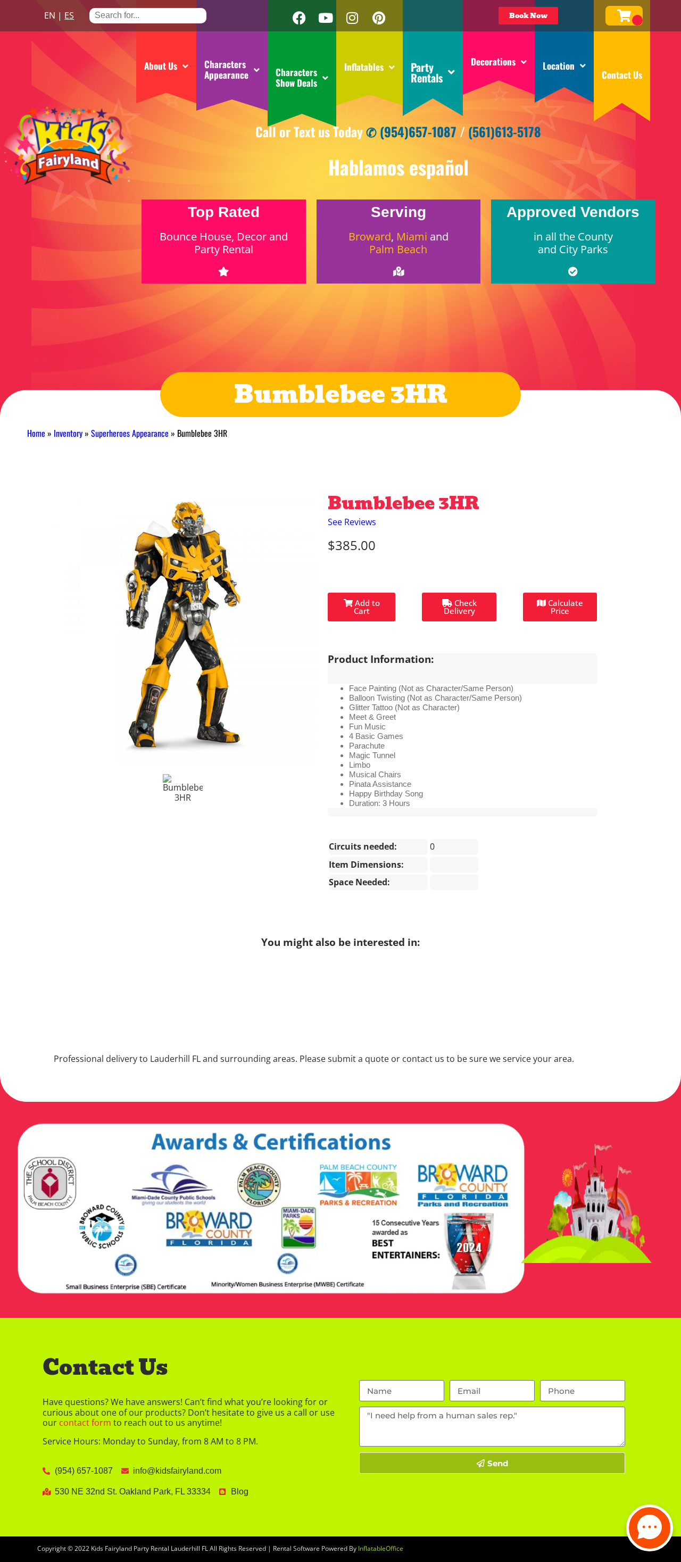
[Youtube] (325, 18)
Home (36, 433)
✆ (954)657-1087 (411, 131)
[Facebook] (299, 18)
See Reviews (352, 522)
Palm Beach (398, 249)
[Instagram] (352, 18)
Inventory (68, 433)
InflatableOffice (380, 1548)
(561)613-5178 (504, 131)
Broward (369, 236)
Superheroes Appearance (130, 433)
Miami (411, 236)
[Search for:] (147, 15)
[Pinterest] (379, 18)
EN (49, 15)
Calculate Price (564, 606)
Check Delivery (460, 606)
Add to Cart (366, 606)
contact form (85, 1422)
